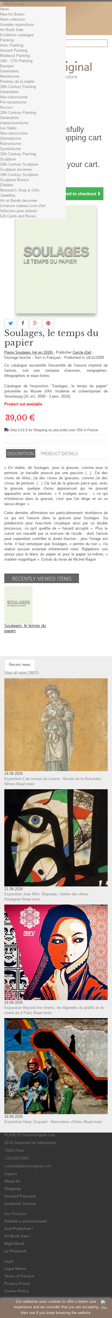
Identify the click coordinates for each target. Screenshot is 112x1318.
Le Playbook (15, 1251)
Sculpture (8, 159)
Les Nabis (8, 128)
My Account (14, 4)
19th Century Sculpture (19, 175)
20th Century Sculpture (19, 164)
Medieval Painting (15, 55)
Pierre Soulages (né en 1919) (29, 352)
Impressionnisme (14, 123)
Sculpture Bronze (14, 180)
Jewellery (8, 195)
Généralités (9, 71)
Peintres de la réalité (17, 81)
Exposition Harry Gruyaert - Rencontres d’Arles (43, 1122)
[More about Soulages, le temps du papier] (18, 605)
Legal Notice (15, 1269)
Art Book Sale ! (17, 1236)
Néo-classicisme (14, 97)
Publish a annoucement (25, 1221)
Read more (25, 784)
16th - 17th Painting (16, 61)
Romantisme (10, 143)
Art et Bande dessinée (18, 200)
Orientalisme (10, 138)
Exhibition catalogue (17, 35)
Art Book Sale (11, 30)
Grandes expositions (17, 24)
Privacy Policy (17, 1283)
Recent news (19, 664)
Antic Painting (11, 45)
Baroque (7, 66)
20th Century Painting (18, 154)
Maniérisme (9, 76)
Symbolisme (10, 149)
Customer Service (20, 1204)
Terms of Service (19, 1276)
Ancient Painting (13, 50)
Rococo (6, 107)
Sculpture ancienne (16, 169)
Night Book (14, 1244)
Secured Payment (20, 1196)
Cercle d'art (82, 352)
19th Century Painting (18, 112)
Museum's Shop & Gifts (20, 190)
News (4, 9)
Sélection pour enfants (18, 211)
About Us (12, 1181)
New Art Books (12, 14)
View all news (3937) (21, 673)
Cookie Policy (16, 1291)
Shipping (12, 1189)
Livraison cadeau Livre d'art (22, 206)
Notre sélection (12, 19)
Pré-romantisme (13, 102)
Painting (6, 40)
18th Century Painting (18, 87)
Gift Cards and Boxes (18, 216)
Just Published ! (18, 1229)
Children (6, 185)
